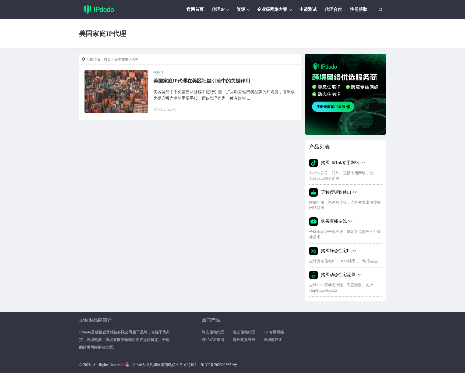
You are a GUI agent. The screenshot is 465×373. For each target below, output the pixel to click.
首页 (107, 59)
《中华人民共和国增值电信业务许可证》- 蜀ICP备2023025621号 (184, 365)
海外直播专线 (244, 340)
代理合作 (333, 9)
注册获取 (358, 9)
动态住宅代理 (244, 332)
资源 (241, 9)
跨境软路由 (273, 340)
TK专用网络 (274, 332)
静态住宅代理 (213, 332)
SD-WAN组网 (213, 340)
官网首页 (195, 9)
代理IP (218, 9)
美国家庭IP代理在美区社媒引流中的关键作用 (201, 80)
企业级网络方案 (272, 9)
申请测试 (308, 9)
